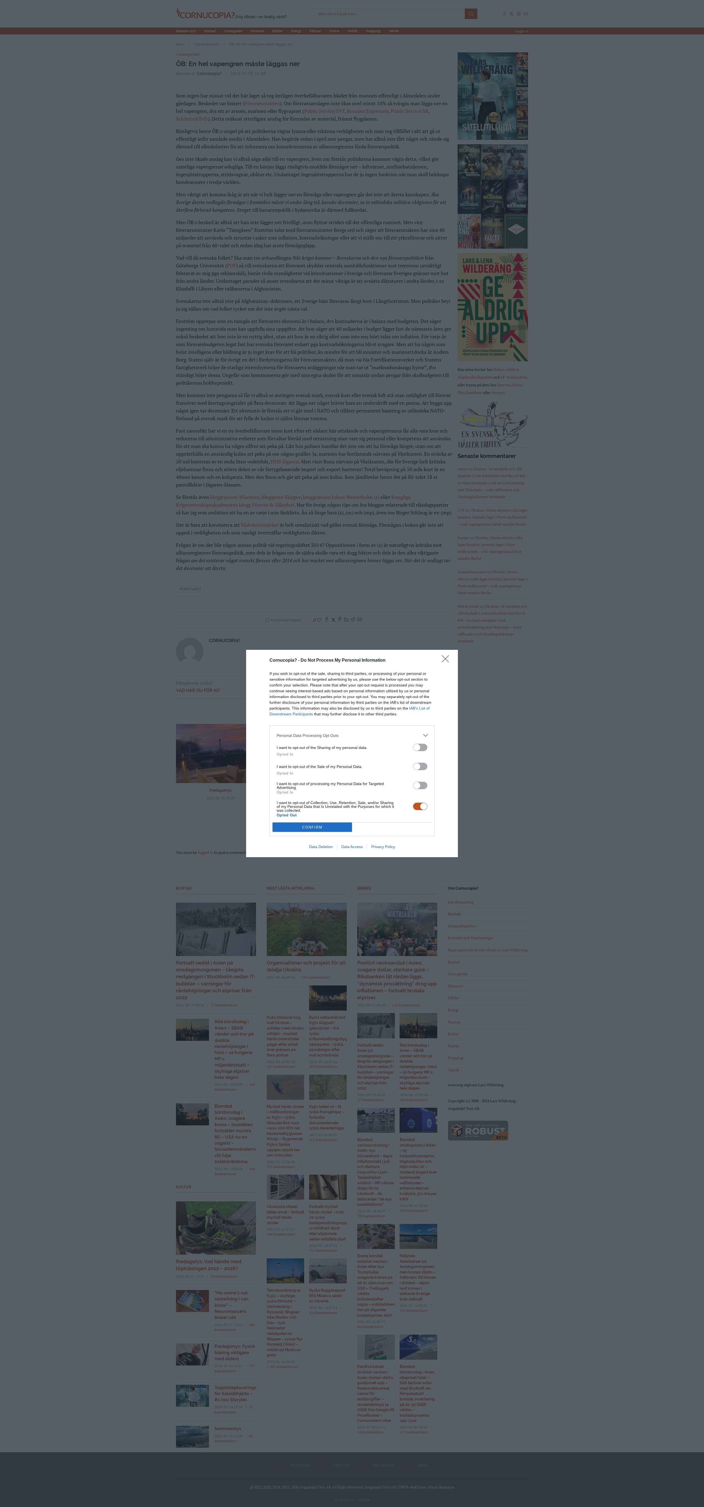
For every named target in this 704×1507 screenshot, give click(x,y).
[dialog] (352, 753)
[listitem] (352, 735)
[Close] (447, 660)
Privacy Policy (383, 847)
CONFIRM (312, 827)
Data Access (352, 847)
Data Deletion (321, 847)
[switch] (420, 747)
